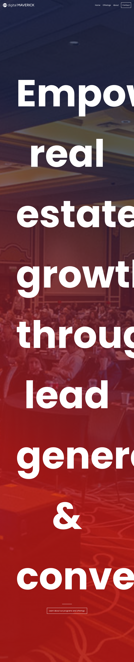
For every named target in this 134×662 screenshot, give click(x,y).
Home (97, 5)
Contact (126, 5)
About (116, 5)
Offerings (107, 5)
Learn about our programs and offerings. (67, 611)
